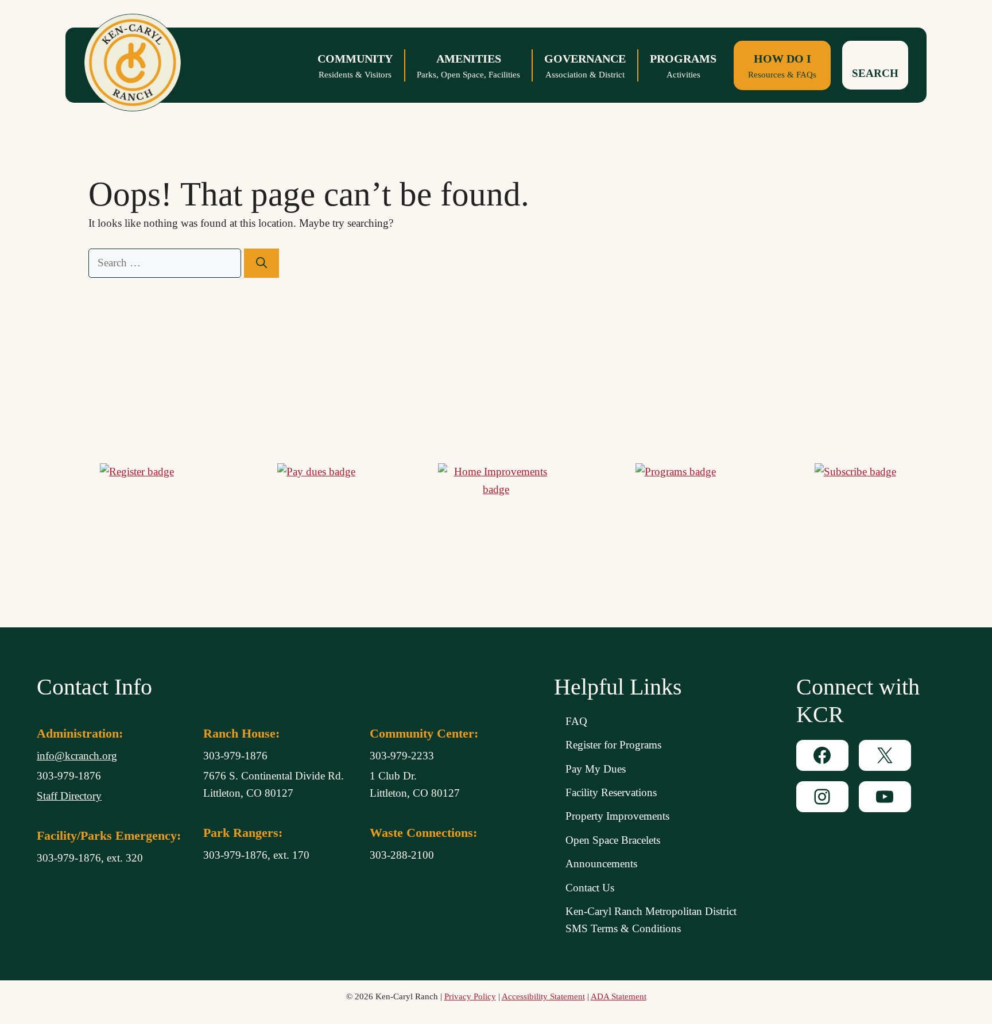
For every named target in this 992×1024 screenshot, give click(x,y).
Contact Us (589, 888)
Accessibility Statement (543, 996)
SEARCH (875, 73)
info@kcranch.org (77, 756)
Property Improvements (617, 816)
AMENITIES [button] (468, 65)
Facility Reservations (611, 792)
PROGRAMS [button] (683, 65)
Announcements (601, 864)
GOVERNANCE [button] (585, 65)
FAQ (576, 721)
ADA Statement (618, 996)
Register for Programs (613, 745)
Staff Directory (69, 796)
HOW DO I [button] (782, 65)
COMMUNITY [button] (355, 65)
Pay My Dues (595, 769)
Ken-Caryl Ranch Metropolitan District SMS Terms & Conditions (651, 919)
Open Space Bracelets (612, 840)
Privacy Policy (470, 996)
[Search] (261, 263)
